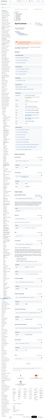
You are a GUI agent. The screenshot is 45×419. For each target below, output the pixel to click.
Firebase (14, 408)
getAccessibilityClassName (29, 95)
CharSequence (18, 95)
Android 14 (30, 394)
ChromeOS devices (25, 394)
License (17, 414)
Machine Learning (19, 392)
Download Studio (35, 398)
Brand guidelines (21, 414)
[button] (5, 11)
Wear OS (25, 392)
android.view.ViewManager (24, 139)
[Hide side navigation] (10, 417)
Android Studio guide (36, 392)
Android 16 (30, 391)
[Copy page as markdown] (30, 23)
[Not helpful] (41, 9)
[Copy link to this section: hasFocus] (19, 215)
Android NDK (36, 399)
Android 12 (30, 397)
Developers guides (35, 394)
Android (14, 391)
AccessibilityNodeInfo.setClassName (32, 205)
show (25, 123)
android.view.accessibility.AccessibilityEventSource (29, 144)
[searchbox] (6, 7)
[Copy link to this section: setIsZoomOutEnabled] (25, 293)
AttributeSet (29, 89)
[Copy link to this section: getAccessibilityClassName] (27, 195)
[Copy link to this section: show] (18, 355)
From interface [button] (22, 139)
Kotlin (38, 25)
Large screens (26, 391)
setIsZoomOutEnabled (28, 112)
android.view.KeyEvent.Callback (25, 149)
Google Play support (41, 395)
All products (14, 411)
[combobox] (21, 1)
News (13, 397)
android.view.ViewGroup (20, 33)
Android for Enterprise (14, 393)
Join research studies (41, 397)
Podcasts (14, 400)
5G (18, 399)
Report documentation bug (42, 393)
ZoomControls (18, 86)
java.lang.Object (17, 31)
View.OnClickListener (32, 312)
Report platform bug (41, 390)
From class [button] (22, 57)
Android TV (25, 398)
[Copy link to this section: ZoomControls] (21, 157)
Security (14, 394)
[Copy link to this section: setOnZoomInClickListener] (27, 309)
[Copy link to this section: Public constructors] (25, 154)
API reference (3, 4)
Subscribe (34, 416)
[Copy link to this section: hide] (17, 232)
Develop (22, 9)
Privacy (14, 414)
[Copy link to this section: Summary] (20, 52)
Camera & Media (19, 396)
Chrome (14, 407)
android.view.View (18, 32)
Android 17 (30, 390)
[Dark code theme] (41, 159)
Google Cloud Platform (16, 410)
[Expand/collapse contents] (19, 11)
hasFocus (26, 100)
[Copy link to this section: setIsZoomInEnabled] (24, 278)
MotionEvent (32, 106)
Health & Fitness (19, 394)
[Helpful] (40, 9)
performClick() (29, 255)
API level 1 (41, 157)
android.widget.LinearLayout (24, 57)
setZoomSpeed (27, 121)
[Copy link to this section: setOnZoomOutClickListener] (27, 324)
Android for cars (25, 396)
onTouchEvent (27, 106)
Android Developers (17, 9)
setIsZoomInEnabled (28, 110)
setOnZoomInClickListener (29, 114)
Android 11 (30, 398)
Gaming (19, 390)
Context (22, 86)
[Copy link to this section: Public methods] (23, 192)
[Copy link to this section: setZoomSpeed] (22, 339)
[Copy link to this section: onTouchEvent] (21, 240)
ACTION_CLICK (21, 261)
